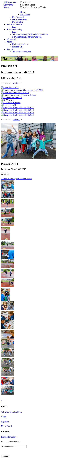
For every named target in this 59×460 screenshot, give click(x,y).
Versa (3, 417)
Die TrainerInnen (19, 19)
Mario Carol (6, 426)
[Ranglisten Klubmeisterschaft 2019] (29, 112)
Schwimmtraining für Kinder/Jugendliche (30, 34)
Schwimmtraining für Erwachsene (27, 37)
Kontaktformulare (8, 437)
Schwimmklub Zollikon (11, 412)
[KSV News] (29, 100)
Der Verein (25, 14)
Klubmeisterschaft (20, 44)
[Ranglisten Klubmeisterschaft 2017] (29, 107)
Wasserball (11, 39)
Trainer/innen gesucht (21, 52)
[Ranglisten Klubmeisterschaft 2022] (29, 115)
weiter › (16, 83)
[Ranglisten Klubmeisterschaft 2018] (29, 110)
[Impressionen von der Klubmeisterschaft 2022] (29, 90)
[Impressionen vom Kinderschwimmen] (29, 95)
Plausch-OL (17, 47)
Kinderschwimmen (15, 24)
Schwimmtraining (14, 29)
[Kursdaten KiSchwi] (29, 102)
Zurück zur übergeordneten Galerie (16, 178)
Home (23, 12)
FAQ (14, 27)
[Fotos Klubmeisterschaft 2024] (29, 92)
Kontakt (10, 49)
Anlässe (10, 42)
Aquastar (5, 421)
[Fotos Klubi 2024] (29, 87)
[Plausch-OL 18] (29, 105)
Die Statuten (17, 22)
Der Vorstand (18, 17)
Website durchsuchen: (10, 441)
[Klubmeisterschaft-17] (29, 97)
